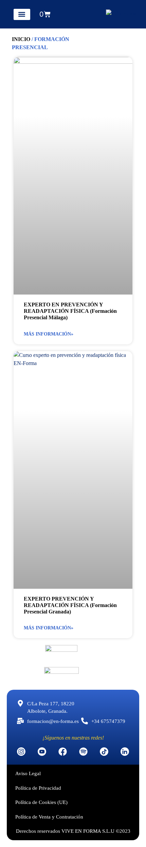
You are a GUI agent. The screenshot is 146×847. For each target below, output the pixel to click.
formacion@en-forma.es (53, 721)
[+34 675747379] (84, 721)
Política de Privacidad (38, 788)
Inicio (21, 39)
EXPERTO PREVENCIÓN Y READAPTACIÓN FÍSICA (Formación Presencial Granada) (70, 605)
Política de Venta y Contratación (49, 817)
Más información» (48, 334)
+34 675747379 (108, 721)
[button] (22, 14)
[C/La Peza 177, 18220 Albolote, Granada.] (20, 703)
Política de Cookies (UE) (41, 802)
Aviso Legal (28, 773)
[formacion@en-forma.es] (20, 721)
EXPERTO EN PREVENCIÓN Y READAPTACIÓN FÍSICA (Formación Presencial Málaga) (70, 311)
